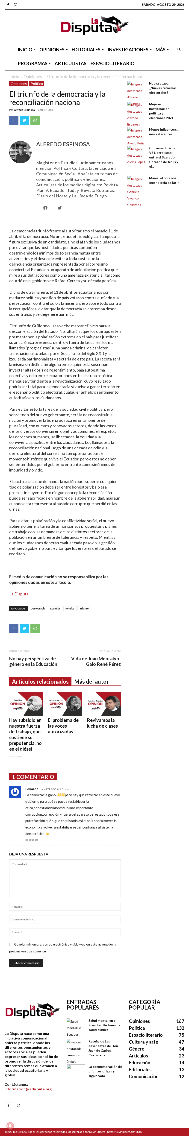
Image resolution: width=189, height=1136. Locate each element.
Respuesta (31, 839)
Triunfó (84, 608)
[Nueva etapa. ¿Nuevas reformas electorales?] (136, 94)
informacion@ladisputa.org (28, 1089)
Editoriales (86, 49)
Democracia (38, 608)
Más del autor (91, 681)
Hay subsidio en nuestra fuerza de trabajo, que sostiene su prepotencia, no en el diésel (25, 734)
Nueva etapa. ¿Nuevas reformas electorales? (163, 87)
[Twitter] (24, 120)
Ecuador (55, 608)
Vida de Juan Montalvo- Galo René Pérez (96, 661)
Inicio (25, 49)
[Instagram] (15, 4)
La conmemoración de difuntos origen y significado (105, 1071)
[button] (178, 50)
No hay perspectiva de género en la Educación (33, 661)
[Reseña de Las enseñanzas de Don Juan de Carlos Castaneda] (76, 1052)
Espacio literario (112, 63)
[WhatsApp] (35, 120)
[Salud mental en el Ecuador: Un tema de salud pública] (76, 1028)
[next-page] (19, 759)
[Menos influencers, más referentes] (136, 136)
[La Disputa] (94, 26)
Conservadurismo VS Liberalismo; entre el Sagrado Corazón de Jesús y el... (163, 157)
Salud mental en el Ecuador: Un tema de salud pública (104, 1025)
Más (160, 49)
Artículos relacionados (40, 681)
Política (37, 83)
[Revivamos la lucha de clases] (104, 703)
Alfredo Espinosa (24, 109)
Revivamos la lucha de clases (102, 723)
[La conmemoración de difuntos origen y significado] (76, 1070)
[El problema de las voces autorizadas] (65, 703)
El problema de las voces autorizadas (63, 725)
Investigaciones (128, 49)
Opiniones (52, 49)
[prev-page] (12, 759)
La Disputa (19, 593)
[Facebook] (8, 4)
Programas (32, 63)
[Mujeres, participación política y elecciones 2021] (136, 115)
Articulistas (70, 63)
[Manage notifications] (10, 1126)
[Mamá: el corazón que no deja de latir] (136, 192)
